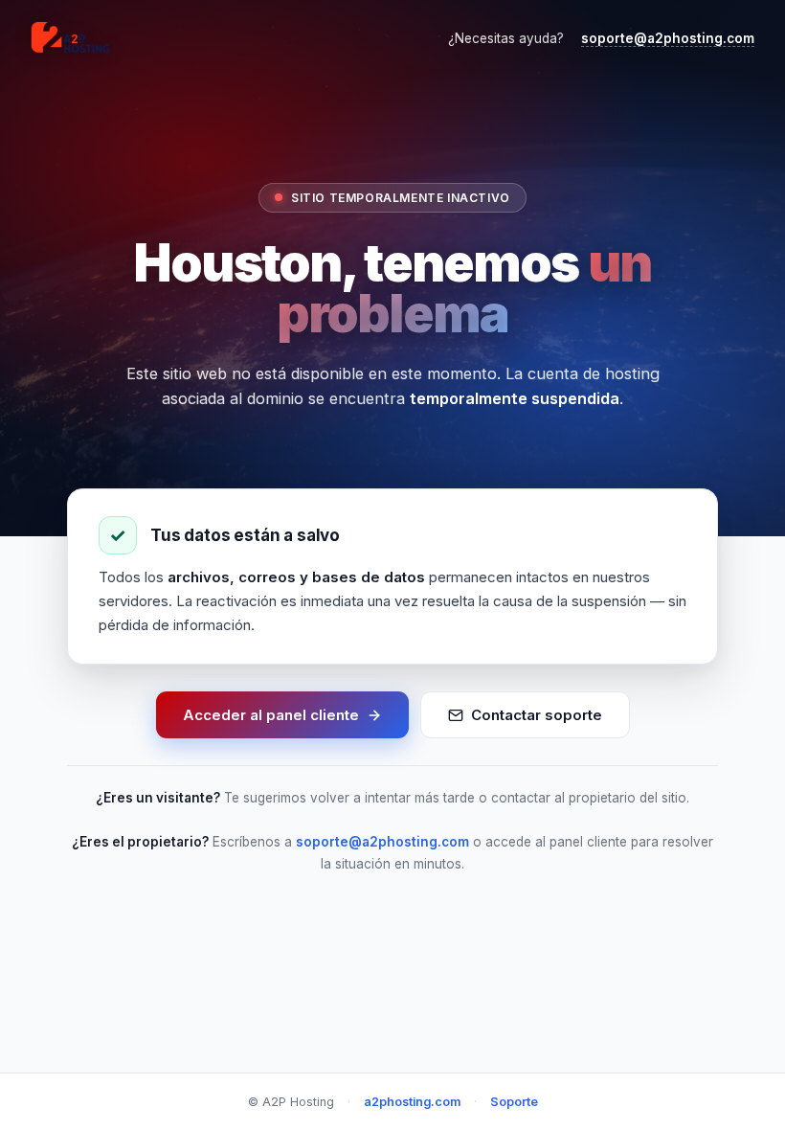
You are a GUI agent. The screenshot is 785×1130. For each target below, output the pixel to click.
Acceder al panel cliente (271, 715)
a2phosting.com (412, 1102)
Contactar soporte (536, 715)
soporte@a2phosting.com (667, 38)
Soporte (514, 1102)
